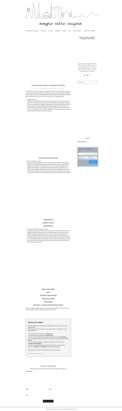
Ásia (70, 30)
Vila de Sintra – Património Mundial (48, 295)
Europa (51, 30)
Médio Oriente (77, 30)
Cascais (48, 292)
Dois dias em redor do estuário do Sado (48, 158)
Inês (55, 88)
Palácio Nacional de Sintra (48, 298)
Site (27, 395)
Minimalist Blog (66, 409)
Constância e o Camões (48, 222)
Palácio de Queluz (48, 301)
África (64, 30)
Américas (57, 30)
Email (50, 389)
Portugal (43, 30)
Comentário (29, 371)
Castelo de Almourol (48, 219)
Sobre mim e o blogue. (32, 30)
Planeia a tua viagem (89, 30)
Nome (27, 389)
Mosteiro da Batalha (48, 226)
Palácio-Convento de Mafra (48, 289)
